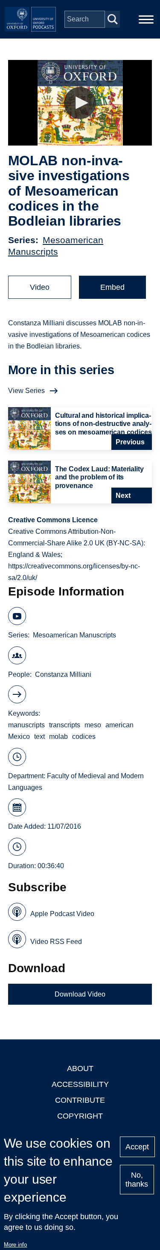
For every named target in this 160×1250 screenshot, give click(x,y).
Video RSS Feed (56, 941)
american (119, 725)
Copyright (80, 1116)
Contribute (80, 1100)
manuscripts (26, 725)
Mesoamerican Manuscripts (74, 635)
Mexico (19, 736)
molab (58, 736)
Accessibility (80, 1084)
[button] (80, 103)
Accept (137, 1147)
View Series (26, 390)
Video (39, 287)
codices (84, 736)
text (39, 736)
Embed (112, 287)
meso (92, 725)
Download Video (80, 994)
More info (15, 1244)
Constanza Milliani (63, 674)
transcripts (64, 725)
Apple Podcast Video (62, 913)
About (80, 1068)
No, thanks (136, 1179)
